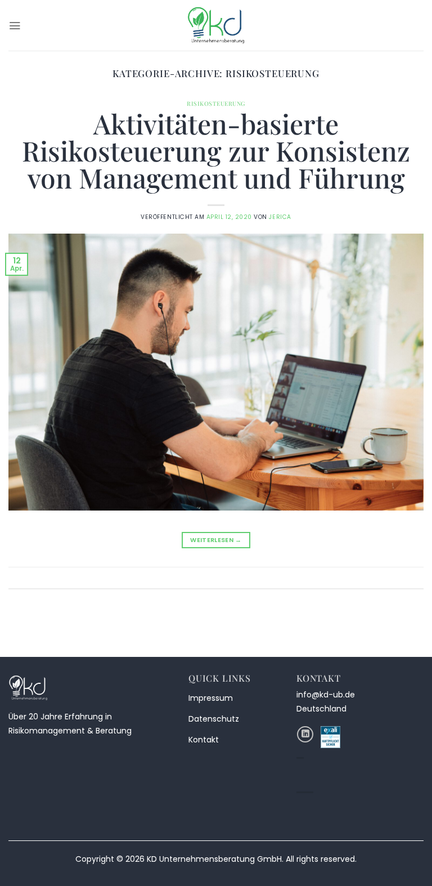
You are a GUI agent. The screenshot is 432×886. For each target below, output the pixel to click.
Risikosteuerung (216, 104)
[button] (14, 25)
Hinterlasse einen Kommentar (374, 577)
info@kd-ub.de (325, 694)
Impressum (210, 698)
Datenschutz (213, 718)
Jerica (280, 217)
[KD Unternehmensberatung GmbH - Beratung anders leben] (216, 25)
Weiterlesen (215, 539)
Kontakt (203, 739)
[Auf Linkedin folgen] (305, 734)
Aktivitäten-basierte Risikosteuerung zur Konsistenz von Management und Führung (216, 150)
